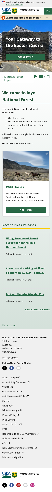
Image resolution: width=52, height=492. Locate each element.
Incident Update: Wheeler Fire (25, 294)
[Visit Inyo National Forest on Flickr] (18, 368)
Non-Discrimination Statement (18, 447)
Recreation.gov (10, 377)
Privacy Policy (9, 415)
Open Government (11, 452)
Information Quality (12, 457)
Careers (6, 401)
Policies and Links (11, 438)
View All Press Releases (37, 309)
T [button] (41, 76)
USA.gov (6, 405)
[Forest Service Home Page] (14, 11)
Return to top (9, 325)
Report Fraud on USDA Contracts (19, 433)
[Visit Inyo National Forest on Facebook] (11, 368)
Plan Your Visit (25, 56)
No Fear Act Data (11, 424)
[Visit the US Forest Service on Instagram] (32, 485)
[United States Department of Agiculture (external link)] (7, 11)
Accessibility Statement (14, 382)
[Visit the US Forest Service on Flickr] (25, 485)
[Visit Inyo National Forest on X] (4, 368)
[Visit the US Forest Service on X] (4, 485)
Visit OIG (6, 387)
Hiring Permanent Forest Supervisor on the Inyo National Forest (22, 243)
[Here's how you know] (26, 3)
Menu (48, 11)
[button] (35, 76)
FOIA (4, 429)
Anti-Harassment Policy (14, 396)
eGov (5, 443)
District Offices (10, 357)
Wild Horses (25, 209)
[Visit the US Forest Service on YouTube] (18, 485)
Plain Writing (8, 419)
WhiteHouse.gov (10, 410)
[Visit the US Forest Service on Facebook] (11, 485)
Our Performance (11, 391)
